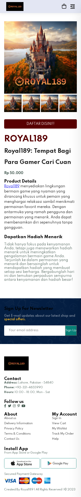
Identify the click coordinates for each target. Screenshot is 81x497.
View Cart (59, 423)
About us (10, 418)
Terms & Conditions (17, 433)
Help (55, 438)
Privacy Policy (13, 428)
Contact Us (11, 438)
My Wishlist (59, 428)
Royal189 (12, 186)
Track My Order (63, 433)
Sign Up (70, 330)
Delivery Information (18, 423)
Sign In (56, 418)
